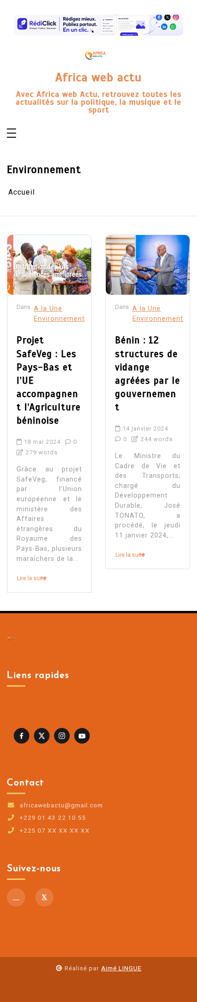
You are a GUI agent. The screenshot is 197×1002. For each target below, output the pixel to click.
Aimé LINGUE (121, 968)
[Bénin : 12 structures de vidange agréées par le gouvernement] (148, 265)
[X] (44, 897)
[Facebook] (16, 897)
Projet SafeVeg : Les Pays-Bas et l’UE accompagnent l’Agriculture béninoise (48, 380)
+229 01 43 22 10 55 (53, 818)
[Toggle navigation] (11, 134)
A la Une (48, 309)
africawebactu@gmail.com (61, 805)
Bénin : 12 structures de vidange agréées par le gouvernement (147, 373)
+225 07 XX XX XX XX (55, 831)
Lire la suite (31, 578)
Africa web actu (98, 78)
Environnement (59, 319)
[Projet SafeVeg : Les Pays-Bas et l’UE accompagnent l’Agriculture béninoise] (49, 265)
